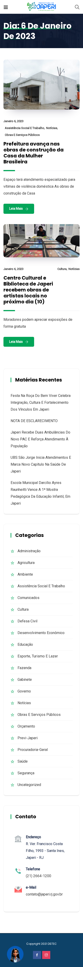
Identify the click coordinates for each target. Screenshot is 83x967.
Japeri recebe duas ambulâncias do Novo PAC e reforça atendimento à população (40, 439)
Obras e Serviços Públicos (22, 135)
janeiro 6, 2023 (13, 121)
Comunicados (28, 598)
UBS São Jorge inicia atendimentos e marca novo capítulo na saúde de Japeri (41, 464)
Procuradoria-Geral (33, 749)
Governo (24, 691)
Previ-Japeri (28, 738)
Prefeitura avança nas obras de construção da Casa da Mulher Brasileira (33, 152)
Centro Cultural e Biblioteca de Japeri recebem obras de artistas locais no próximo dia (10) (28, 290)
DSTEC (52, 944)
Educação (25, 644)
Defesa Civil (27, 621)
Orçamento (26, 726)
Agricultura (26, 562)
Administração (29, 551)
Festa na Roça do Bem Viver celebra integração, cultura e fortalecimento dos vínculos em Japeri (41, 402)
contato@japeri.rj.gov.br (44, 894)
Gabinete (25, 679)
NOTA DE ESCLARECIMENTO (34, 421)
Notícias (51, 128)
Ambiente (25, 574)
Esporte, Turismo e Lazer (38, 656)
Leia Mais (16, 208)
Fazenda (24, 668)
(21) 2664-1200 (38, 876)
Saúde (23, 761)
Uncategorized (29, 785)
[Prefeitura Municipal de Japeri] (41, 7)
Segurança (26, 773)
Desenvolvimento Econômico (41, 633)
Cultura (62, 269)
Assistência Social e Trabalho (24, 128)
